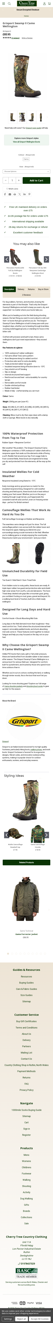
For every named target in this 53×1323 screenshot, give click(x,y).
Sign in (26, 1129)
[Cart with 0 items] (49, 3)
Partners (26, 1046)
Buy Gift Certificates (26, 1021)
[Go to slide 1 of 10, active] (8, 954)
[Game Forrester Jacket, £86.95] (27, 899)
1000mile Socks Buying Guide (27, 1110)
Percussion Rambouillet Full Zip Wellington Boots (15, 270)
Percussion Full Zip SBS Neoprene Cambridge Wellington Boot (37, 270)
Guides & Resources (26, 970)
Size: (26, 166)
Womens (26, 1161)
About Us (26, 1034)
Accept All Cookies (40, 1318)
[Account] (44, 3)
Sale (26, 1223)
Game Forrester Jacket (26, 934)
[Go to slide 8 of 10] (37, 954)
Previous (2, 9)
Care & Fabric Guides (26, 989)
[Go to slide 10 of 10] (45, 954)
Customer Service (26, 1015)
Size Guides (26, 995)
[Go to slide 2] (46, 259)
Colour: (26, 155)
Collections (26, 1217)
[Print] (14, 194)
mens (7, 686)
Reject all (21, 1318)
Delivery (21, 289)
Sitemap (26, 1001)
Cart (26, 1122)
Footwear (26, 1173)
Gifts (26, 1205)
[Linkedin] (24, 194)
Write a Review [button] (27, 38)
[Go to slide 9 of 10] (41, 954)
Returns (31, 289)
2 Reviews (26, 295)
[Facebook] (5, 194)
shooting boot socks (35, 686)
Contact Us (26, 1059)
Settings (8, 1318)
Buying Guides (26, 982)
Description (9, 289)
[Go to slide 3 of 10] (16, 954)
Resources (26, 976)
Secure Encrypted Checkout (28, 10)
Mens (26, 1155)
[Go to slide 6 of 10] (28, 954)
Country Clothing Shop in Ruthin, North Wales (27, 1065)
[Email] (10, 194)
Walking (26, 1180)
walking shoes (36, 750)
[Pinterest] (29, 194)
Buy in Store (43, 289)
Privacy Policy (26, 1090)
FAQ (27, 1084)
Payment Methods (26, 1071)
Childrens (26, 1167)
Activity (26, 1192)
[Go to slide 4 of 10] (20, 954)
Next (50, 9)
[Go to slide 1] (6, 259)
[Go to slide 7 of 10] (33, 954)
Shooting (26, 1186)
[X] (19, 194)
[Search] (9, 3)
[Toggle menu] (3, 3)
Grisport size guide (33, 128)
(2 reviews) (15, 38)
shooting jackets (16, 686)
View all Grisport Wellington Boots (26, 142)
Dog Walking (26, 1198)
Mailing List (26, 1052)
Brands (26, 1211)
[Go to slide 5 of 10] (24, 954)
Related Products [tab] (26, 862)
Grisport (5, 741)
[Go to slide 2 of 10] (12, 954)
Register (26, 1135)
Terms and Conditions (26, 1027)
